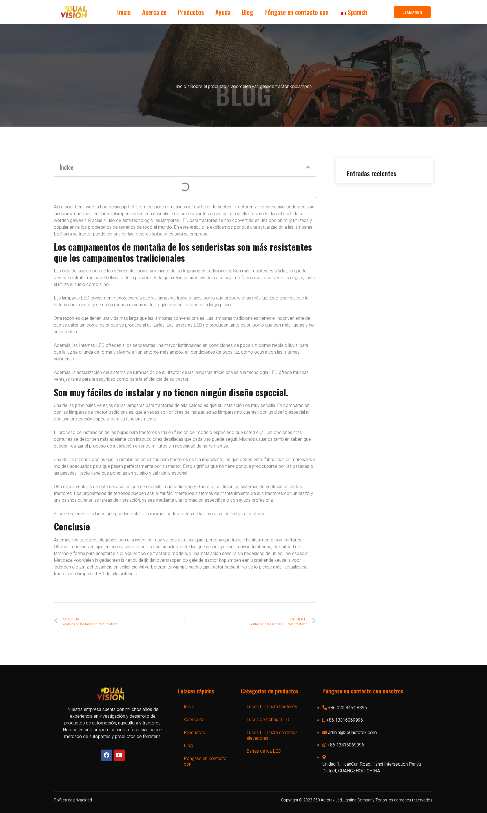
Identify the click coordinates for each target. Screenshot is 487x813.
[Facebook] (106, 755)
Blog (247, 12)
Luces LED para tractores (272, 706)
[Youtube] (119, 755)
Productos (191, 12)
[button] (308, 167)
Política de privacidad (73, 800)
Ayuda (223, 12)
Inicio (124, 12)
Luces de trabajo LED (268, 719)
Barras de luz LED (264, 751)
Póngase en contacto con (296, 12)
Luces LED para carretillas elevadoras (272, 735)
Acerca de (154, 12)
